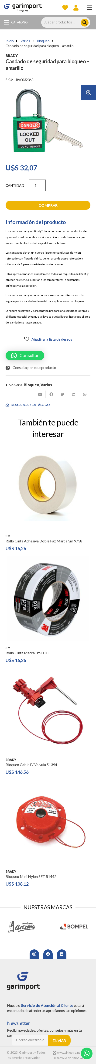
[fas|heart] (65, 7)
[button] (88, 92)
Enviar (59, 1040)
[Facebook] (48, 954)
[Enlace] (23, 8)
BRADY (12, 55)
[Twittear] (62, 394)
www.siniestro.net (69, 1052)
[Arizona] (21, 926)
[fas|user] (76, 7)
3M (8, 536)
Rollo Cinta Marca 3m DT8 (27, 652)
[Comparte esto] (51, 394)
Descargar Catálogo (30, 405)
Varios (25, 41)
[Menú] (89, 8)
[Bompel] (74, 926)
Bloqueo (43, 41)
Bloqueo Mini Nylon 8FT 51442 (31, 876)
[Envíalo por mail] (40, 394)
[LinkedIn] (61, 954)
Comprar (48, 205)
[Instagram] (34, 954)
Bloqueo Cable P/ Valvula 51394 (31, 764)
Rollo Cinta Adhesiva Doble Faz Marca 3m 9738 (44, 541)
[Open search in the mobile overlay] (68, 22)
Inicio (10, 41)
